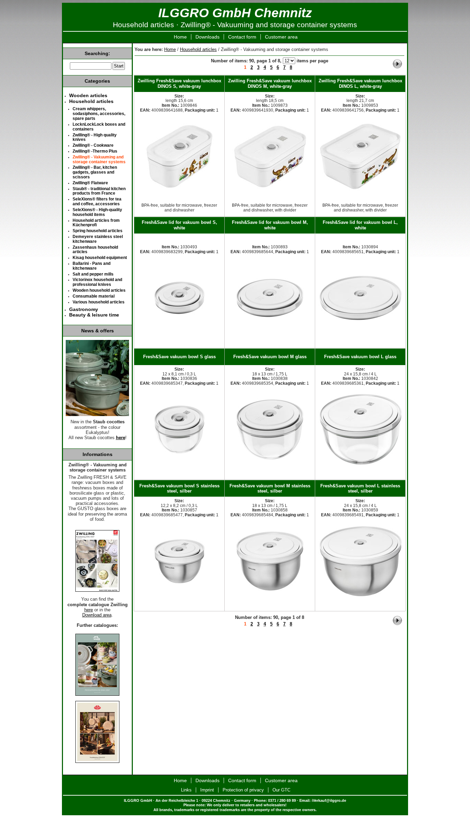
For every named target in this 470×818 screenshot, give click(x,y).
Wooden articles (88, 95)
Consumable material (94, 296)
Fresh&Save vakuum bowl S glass (179, 356)
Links (186, 790)
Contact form (242, 37)
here (120, 437)
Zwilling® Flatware (90, 183)
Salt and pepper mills (93, 274)
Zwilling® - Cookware (93, 145)
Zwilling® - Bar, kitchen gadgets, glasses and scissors (95, 172)
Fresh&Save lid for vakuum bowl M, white (270, 225)
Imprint (207, 790)
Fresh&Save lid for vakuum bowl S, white (179, 225)
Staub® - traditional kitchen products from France (99, 191)
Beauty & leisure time (94, 315)
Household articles (198, 49)
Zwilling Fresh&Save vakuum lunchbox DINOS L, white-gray (360, 83)
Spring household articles (97, 231)
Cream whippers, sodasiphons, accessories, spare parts (99, 114)
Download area (96, 615)
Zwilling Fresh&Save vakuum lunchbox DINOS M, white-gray (270, 83)
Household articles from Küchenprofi (96, 222)
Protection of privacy (243, 790)
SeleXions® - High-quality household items (97, 212)
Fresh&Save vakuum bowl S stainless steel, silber (179, 488)
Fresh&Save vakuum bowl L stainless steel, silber (360, 488)
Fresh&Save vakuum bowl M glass (270, 356)
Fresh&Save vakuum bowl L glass (360, 356)
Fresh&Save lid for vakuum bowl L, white (360, 225)
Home (180, 37)
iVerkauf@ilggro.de (329, 800)
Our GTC (281, 790)
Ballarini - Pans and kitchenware (91, 265)
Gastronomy (83, 309)
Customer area (281, 37)
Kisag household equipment (100, 258)
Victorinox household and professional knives (97, 282)
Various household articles (99, 302)
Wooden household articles (99, 290)
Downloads (207, 37)
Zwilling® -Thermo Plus (95, 151)
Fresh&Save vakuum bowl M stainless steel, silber (269, 488)
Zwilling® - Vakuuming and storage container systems (99, 159)
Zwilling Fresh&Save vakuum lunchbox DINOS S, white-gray (179, 83)
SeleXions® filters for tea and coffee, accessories (97, 201)
